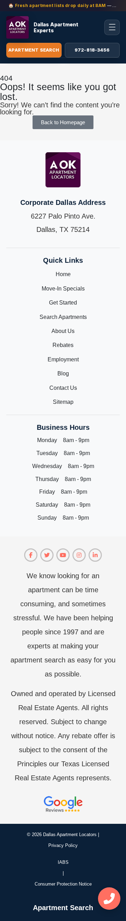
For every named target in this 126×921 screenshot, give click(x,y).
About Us (63, 331)
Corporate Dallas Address (63, 202)
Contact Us (63, 388)
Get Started (63, 303)
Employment (63, 359)
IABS (63, 862)
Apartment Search (33, 50)
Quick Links (63, 260)
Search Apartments (63, 317)
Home (63, 274)
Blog (63, 373)
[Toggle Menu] (112, 27)
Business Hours (63, 427)
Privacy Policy (63, 845)
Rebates (63, 345)
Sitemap (63, 402)
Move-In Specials (63, 289)
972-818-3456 (92, 50)
